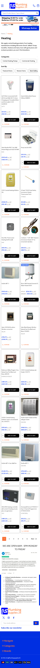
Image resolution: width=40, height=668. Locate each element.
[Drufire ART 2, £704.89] (30, 452)
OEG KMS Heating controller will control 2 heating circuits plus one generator (10, 509)
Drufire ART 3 (5, 283)
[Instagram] (8, 617)
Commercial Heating (28, 61)
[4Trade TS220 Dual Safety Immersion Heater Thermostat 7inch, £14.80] (30, 179)
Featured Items (7, 71)
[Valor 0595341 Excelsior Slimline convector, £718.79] (10, 316)
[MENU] (2, 5)
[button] (29, 28)
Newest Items (21, 71)
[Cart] (38, 6)
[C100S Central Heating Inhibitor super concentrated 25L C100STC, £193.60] (10, 406)
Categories (5, 57)
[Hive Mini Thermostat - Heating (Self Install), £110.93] (10, 227)
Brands (7, 651)
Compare (6, 124)
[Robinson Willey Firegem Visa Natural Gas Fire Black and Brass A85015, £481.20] (10, 359)
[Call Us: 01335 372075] (34, 6)
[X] (3, 617)
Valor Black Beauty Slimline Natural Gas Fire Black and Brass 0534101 (28, 329)
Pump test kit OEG (26, 147)
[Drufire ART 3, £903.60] (10, 272)
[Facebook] (13, 617)
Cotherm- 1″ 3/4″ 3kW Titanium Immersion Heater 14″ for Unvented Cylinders (30, 240)
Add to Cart (12, 120)
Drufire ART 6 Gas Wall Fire (9, 463)
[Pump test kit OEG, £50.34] (30, 136)
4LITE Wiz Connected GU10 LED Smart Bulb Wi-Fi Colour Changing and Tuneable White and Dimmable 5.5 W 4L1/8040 (10, 100)
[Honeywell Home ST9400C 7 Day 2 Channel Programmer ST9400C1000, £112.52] (30, 496)
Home (3, 33)
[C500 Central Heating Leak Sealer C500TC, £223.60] (30, 359)
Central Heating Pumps (10, 61)
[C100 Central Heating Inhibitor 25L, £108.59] (10, 179)
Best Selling (34, 71)
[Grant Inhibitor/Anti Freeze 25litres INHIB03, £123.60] (30, 85)
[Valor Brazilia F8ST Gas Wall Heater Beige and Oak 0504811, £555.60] (10, 136)
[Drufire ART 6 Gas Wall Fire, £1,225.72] (10, 452)
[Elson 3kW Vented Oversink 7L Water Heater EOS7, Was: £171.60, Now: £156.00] (30, 272)
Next (33, 539)
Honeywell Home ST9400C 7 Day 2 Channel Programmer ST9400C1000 (29, 509)
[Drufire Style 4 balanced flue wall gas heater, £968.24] (30, 406)
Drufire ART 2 (24, 463)
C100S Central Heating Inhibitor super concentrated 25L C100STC (10, 419)
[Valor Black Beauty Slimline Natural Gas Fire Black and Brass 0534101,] (30, 316)
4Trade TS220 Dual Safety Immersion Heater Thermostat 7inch (28, 192)
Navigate (8, 640)
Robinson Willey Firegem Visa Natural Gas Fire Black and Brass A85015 (10, 372)
